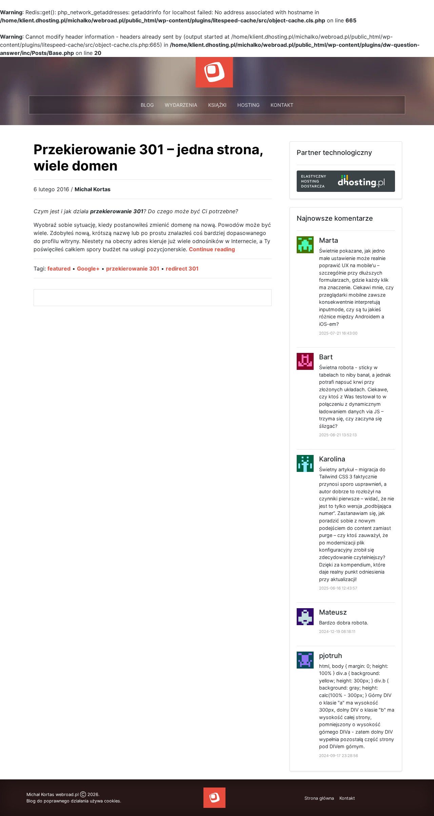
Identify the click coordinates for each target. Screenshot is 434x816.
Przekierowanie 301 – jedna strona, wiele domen (148, 157)
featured (59, 268)
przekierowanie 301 (132, 268)
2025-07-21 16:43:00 (338, 333)
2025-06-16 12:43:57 (338, 588)
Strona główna (319, 798)
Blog (147, 105)
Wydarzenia (181, 105)
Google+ (88, 268)
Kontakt (282, 105)
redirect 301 (182, 268)
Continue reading (212, 249)
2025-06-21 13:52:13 (338, 435)
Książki (217, 105)
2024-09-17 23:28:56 (338, 755)
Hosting (248, 105)
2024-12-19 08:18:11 (337, 631)
